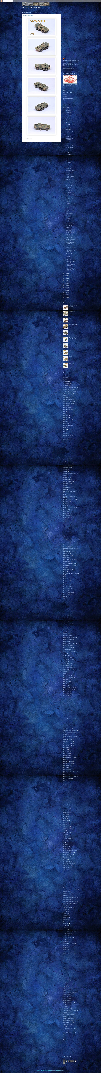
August (67, 117)
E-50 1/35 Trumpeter (67, 505)
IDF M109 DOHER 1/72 (70, 232)
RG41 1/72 (68, 218)
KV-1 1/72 (65, 596)
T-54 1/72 (65, 941)
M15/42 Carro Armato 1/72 (68, 667)
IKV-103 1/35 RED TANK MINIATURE (70, 248)
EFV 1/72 (71, 356)
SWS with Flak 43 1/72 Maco (68, 852)
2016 (66, 287)
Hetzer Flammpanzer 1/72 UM (69, 551)
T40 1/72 (67, 158)
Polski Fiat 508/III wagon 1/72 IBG (69, 776)
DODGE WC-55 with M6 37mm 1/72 (70, 245)
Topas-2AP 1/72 (69, 149)
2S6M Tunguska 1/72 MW (68, 389)
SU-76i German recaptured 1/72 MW (70, 850)
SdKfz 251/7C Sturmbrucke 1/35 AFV (70, 889)
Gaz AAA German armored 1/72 (69, 534)
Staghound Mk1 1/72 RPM (68, 909)
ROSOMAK (65, 814)
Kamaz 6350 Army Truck (68, 611)
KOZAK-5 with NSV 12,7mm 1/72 (69, 255)
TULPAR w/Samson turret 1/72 (70, 211)
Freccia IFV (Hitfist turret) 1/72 (70, 155)
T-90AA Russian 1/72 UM (68, 972)
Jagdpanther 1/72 (66, 586)
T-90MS (64, 974)
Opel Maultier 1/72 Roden (68, 741)
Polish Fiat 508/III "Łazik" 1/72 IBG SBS (71, 771)
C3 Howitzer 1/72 (69, 185)
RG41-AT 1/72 (68, 216)
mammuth (54, 1070)
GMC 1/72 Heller (66, 525)
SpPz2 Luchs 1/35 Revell (68, 907)
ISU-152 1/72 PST (66, 580)
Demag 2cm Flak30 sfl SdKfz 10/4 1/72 (70, 491)
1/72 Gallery (65, 94)
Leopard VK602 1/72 (67, 645)
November (68, 112)
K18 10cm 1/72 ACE (67, 594)
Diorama (65, 494)
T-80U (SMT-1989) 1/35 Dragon (69, 964)
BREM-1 (65, 429)
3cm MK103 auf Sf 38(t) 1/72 (68, 391)
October (67, 114)
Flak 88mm (65, 521)
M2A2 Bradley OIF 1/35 (67, 669)
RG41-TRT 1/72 (69, 220)
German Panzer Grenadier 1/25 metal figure (70, 538)
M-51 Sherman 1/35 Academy (68, 659)
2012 (66, 294)
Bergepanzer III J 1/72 (67, 452)
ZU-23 (64, 1026)
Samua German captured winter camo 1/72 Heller (70, 857)
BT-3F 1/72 (68, 141)
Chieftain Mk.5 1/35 (67, 479)
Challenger (65, 469)
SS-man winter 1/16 (67, 838)
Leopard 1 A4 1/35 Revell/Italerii (69, 637)
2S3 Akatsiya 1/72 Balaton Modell (69, 387)
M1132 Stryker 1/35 (67, 665)
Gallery (64, 527)
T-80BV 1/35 (65, 959)
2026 (66, 107)
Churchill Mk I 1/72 (67, 483)
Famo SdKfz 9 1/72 (66, 515)
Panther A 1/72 (66, 759)
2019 (66, 282)
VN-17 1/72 (71, 350)
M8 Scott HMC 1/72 (69, 215)
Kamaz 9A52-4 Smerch (67, 613)
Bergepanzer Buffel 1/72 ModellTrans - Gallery (73, 318)
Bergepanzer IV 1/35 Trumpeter (69, 454)
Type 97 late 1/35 (66, 998)
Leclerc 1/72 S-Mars (67, 633)
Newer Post (25, 144)
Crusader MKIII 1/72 (67, 487)
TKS (64, 978)
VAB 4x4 (65, 1006)
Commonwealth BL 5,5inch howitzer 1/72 (70, 183)
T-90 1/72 (65, 968)
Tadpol (64, 984)
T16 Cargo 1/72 (68, 151)
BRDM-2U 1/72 (69, 157)
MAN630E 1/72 (69, 259)
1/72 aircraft (65, 381)
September (68, 115)
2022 (66, 276)
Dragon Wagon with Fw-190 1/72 (69, 499)
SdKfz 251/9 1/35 (66, 891)
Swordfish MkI (66, 923)
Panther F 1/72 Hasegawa (68, 761)
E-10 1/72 (65, 503)
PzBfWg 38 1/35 (66, 808)
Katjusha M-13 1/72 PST (68, 617)
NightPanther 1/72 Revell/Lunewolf (70, 730)
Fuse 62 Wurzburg (66, 523)
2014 (66, 290)
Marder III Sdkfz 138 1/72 (68, 703)
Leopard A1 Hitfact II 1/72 (70, 229)
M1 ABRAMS (66, 661)
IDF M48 (65, 567)
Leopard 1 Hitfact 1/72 (70, 147)
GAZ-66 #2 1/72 (69, 222)
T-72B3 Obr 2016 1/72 (73, 331)
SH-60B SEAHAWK (67, 828)
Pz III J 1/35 (65, 786)
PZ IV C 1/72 (65, 749)
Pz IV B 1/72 (65, 793)
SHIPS (64, 830)
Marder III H (65, 697)
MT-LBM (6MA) (66, 685)
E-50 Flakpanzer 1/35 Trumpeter (69, 507)
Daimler (64, 489)
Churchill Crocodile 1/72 (68, 481)
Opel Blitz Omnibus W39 (68, 739)
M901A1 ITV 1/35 (66, 679)
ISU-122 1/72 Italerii (67, 578)
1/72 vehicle (65, 385)
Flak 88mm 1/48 (72, 311)
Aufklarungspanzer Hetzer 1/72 (69, 403)
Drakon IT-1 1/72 (66, 501)
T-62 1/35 (65, 945)
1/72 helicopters (66, 383)
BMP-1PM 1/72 (68, 173)
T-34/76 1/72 (65, 929)
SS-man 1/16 (65, 836)
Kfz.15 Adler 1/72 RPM (67, 623)
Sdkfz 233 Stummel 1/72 (68, 899)
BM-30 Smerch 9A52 (67, 409)
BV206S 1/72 (68, 258)
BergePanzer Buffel (67, 448)
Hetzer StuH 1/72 (66, 553)
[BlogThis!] (27, 138)
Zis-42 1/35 (65, 1030)
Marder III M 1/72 (66, 699)
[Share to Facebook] (30, 138)
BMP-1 (64, 413)
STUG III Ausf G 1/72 (70, 209)
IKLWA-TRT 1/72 (69, 225)
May (67, 122)
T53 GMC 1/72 (68, 152)
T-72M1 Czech (66, 955)
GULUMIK (67, 59)
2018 (66, 283)
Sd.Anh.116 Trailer (66, 861)
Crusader (65, 485)
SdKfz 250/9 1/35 (66, 878)
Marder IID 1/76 (66, 695)
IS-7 (64, 576)
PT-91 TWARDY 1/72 (70, 199)
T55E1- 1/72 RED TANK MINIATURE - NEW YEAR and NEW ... (70, 269)
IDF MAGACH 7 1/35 (67, 569)
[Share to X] (29, 138)
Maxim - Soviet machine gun (68, 714)
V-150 (64, 1004)
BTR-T (64, 443)
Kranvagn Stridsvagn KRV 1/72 (70, 131)
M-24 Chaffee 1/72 (66, 653)
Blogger (62, 1070)
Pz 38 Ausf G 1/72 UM (67, 778)
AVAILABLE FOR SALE (67, 399)
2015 (66, 289)
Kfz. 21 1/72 (65, 621)
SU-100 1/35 (65, 840)
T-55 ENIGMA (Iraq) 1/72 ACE (69, 943)
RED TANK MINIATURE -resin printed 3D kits (70, 99)
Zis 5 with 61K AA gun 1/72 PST (69, 1028)
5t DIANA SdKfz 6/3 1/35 (68, 393)
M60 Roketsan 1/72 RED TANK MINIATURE (73, 344)
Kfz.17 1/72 (65, 625)
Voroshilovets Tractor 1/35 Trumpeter (70, 1010)
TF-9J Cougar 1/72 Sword (70, 237)
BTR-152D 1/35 (66, 433)
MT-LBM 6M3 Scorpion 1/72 (68, 687)
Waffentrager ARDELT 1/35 (68, 1014)
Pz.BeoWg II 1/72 (66, 802)
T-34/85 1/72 (65, 935)
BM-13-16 (65, 405)
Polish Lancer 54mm (67, 774)
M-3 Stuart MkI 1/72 (67, 655)
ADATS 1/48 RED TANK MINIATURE (70, 251)
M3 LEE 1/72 (65, 673)
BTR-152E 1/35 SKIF (67, 435)
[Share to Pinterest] (31, 138)
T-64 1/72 (65, 947)
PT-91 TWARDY (66, 747)
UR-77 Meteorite (66, 1000)
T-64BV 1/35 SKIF (66, 951)
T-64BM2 (65, 949)
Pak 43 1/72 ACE (66, 753)
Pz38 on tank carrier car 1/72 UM (69, 806)
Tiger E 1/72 (65, 986)
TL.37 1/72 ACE (66, 980)
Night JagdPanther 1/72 (67, 728)
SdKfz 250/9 (65, 876)
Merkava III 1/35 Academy (68, 722)
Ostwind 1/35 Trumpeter (67, 743)
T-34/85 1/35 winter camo (68, 933)
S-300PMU (65, 822)
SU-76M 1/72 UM (66, 846)
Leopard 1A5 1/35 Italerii (68, 639)
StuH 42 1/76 (65, 917)
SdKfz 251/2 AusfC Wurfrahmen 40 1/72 (70, 886)
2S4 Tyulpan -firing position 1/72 (69, 139)
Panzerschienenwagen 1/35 (68, 769)
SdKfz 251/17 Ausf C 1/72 (68, 884)
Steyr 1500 (65, 911)
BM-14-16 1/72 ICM (67, 407)
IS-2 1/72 (65, 571)
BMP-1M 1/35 (66, 417)
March (67, 126)
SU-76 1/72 (65, 844)
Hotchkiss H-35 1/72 (67, 561)
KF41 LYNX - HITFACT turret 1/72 (70, 195)
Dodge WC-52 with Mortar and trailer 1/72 (70, 243)
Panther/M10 (65, 767)
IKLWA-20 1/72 (68, 227)
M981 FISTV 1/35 (66, 681)
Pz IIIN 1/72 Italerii (66, 790)
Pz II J (64, 784)
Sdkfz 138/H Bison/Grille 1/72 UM (69, 897)
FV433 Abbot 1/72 (69, 190)
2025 (66, 109)
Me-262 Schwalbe (66, 716)
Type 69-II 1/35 (66, 994)
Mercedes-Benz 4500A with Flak (69, 720)
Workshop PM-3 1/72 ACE (68, 1022)
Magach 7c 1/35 (66, 691)
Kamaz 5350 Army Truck (68, 609)
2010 (66, 297)
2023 (66, 275)
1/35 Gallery (65, 96)
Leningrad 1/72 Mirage (67, 635)
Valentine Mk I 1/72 (67, 1008)
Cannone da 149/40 (67, 467)
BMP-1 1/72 (68, 165)
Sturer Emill (65, 919)
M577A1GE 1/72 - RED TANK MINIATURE (70, 197)
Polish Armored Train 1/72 (74, 324)
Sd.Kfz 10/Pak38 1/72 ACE (68, 863)
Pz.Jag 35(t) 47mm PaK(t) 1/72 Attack (70, 804)
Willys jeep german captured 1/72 (69, 1020)
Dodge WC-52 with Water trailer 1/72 (70, 240)
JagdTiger (65, 584)
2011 (66, 296)
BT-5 (64, 431)
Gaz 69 (64, 532)
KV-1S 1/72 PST (66, 600)
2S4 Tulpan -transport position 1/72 (70, 134)
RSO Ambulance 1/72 (67, 816)
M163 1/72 (68, 160)
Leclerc (64, 631)
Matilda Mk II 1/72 (66, 712)
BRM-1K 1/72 (68, 136)
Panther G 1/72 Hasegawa (68, 763)
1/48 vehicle (65, 377)
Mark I (64, 708)
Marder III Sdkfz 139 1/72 (68, 705)
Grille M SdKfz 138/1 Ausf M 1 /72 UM (70, 543)
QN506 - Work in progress (70, 236)
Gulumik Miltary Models (68, 92)
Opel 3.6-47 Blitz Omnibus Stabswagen (70, 736)
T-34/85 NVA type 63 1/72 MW (69, 937)
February (67, 127)
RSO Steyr (65, 818)
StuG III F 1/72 (66, 915)
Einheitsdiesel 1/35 (67, 509)
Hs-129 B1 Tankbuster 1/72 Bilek (69, 563)
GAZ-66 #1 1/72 (69, 223)
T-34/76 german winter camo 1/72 (69, 931)
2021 (66, 278)
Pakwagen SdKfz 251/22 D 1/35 (69, 757)
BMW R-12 (65, 427)
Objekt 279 (65, 734)
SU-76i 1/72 (65, 848)
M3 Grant (65, 671)
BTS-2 (64, 445)
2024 (66, 273)
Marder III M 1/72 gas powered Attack (70, 701)
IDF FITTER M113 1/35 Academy (69, 565)
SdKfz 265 (65, 895)
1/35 (64, 375)
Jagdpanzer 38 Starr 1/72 (68, 588)
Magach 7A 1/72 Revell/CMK (69, 689)
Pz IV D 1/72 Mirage (67, 795)
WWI (64, 1012)
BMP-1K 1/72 (68, 168)
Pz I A (64, 780)
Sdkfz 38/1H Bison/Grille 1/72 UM (69, 901)
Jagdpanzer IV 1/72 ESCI (68, 592)
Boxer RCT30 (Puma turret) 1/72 (71, 171)
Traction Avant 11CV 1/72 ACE (69, 992)
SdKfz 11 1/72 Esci (66, 867)
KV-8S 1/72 (65, 604)
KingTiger (65, 627)
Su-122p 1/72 (65, 921)
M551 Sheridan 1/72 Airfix (68, 677)
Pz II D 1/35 (65, 782)
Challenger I (65, 471)
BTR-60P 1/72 (66, 437)
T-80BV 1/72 (65, 962)
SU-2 (64, 842)
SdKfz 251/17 (66, 882)
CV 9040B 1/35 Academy (68, 463)
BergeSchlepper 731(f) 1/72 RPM (69, 450)
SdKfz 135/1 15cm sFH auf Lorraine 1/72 (71, 869)
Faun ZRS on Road (66, 517)
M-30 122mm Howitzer (67, 657)
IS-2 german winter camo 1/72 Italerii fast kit (71, 574)
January (67, 129)
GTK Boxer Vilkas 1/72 (70, 166)
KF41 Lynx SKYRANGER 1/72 (70, 163)
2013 (66, 292)
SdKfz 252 (65, 893)
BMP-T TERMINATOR (67, 425)
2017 (66, 285)
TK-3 (64, 976)
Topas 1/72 (65, 990)
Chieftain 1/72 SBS (67, 477)
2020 (66, 280)
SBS (64, 824)
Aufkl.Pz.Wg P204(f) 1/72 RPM (69, 401)
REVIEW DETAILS (67, 812)
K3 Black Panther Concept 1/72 (70, 143)
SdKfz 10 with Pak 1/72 (67, 865)
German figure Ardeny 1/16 (68, 541)
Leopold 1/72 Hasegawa (67, 647)
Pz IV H (64, 800)
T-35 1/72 (65, 939)
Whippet (65, 1016)
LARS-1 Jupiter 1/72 (69, 145)
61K (64, 395)
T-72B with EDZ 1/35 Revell (68, 953)
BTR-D (64, 441)
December (68, 110)
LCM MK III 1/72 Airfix (67, 629)
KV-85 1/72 (65, 602)
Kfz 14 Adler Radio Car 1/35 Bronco (70, 619)
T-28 (64, 927)
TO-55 (64, 982)
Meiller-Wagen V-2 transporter (68, 718)
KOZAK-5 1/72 (68, 267)
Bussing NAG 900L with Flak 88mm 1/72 (71, 458)
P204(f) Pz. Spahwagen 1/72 (68, 745)
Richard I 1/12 (66, 820)
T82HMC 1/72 (68, 201)
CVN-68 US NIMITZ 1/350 (68, 465)
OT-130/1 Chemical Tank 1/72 (69, 732)
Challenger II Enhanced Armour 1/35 (70, 473)
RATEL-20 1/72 (69, 230)
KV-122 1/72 (65, 598)
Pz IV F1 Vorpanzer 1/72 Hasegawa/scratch (67, 797)
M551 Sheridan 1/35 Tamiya (68, 675)
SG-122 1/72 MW (66, 826)
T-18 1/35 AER (66, 925)
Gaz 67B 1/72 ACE (66, 530)
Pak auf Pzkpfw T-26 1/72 (68, 755)
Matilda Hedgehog (66, 710)
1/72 (64, 379)
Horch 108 (65, 557)
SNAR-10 (65, 834)
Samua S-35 (65, 859)
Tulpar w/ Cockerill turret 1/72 (70, 207)
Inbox (64, 582)
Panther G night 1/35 (67, 765)
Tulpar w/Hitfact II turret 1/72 (70, 204)
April (67, 124)
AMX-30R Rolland (66, 397)
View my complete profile (68, 68)
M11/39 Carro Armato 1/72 (68, 663)
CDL (64, 461)
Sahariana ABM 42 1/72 (67, 854)
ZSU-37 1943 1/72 (66, 1024)
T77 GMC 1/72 (68, 187)
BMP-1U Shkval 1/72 (67, 419)
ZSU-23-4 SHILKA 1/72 (70, 253)
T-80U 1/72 (65, 966)
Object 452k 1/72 (72, 363)
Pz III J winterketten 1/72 (68, 788)
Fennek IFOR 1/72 (66, 519)
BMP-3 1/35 (65, 423)
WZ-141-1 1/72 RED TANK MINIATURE (73, 338)
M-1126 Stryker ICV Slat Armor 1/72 (70, 651)
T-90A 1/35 (65, 970)
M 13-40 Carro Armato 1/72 (68, 649)
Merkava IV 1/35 (66, 724)
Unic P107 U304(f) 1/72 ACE (68, 1002)
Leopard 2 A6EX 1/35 (67, 641)
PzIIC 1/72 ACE (66, 810)
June (67, 120)
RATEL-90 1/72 (69, 234)
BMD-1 (64, 411)
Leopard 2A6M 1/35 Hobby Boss (69, 643)
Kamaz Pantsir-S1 (66, 615)
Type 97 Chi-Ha (66, 996)
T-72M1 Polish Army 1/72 (68, 957)
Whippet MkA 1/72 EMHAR (68, 1018)
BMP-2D (65, 421)
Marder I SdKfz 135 (67, 693)
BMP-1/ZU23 (65, 415)
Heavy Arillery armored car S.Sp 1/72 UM (71, 548)
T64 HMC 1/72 (68, 189)
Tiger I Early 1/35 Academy (68, 988)
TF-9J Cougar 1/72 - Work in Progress (70, 262)
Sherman (65, 905)
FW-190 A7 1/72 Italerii (67, 511)
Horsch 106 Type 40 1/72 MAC (69, 559)
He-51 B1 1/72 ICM (67, 546)
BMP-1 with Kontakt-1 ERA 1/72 (73, 306)
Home (41, 144)
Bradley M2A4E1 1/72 (70, 213)
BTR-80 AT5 (65, 439)
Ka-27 (64, 606)
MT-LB (64, 683)
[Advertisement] (71, 31)
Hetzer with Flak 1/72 (67, 555)
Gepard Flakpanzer (66, 536)
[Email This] (26, 138)
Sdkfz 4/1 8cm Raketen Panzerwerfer (70, 903)
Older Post (57, 144)
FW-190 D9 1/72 (66, 513)
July (67, 119)
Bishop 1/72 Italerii (67, 456)
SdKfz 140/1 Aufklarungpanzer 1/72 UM (71, 872)
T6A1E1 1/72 (68, 192)
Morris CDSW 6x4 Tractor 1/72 (69, 726)
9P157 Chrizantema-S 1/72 (71, 181)
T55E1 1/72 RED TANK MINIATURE (70, 177)
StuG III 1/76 (65, 913)
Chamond (65, 475)
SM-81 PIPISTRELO (67, 832)
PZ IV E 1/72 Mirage (67, 751)
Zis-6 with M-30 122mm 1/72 (68, 1032)
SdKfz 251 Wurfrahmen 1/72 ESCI (69, 880)
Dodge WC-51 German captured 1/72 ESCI (70, 497)
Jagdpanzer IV (66, 590)
